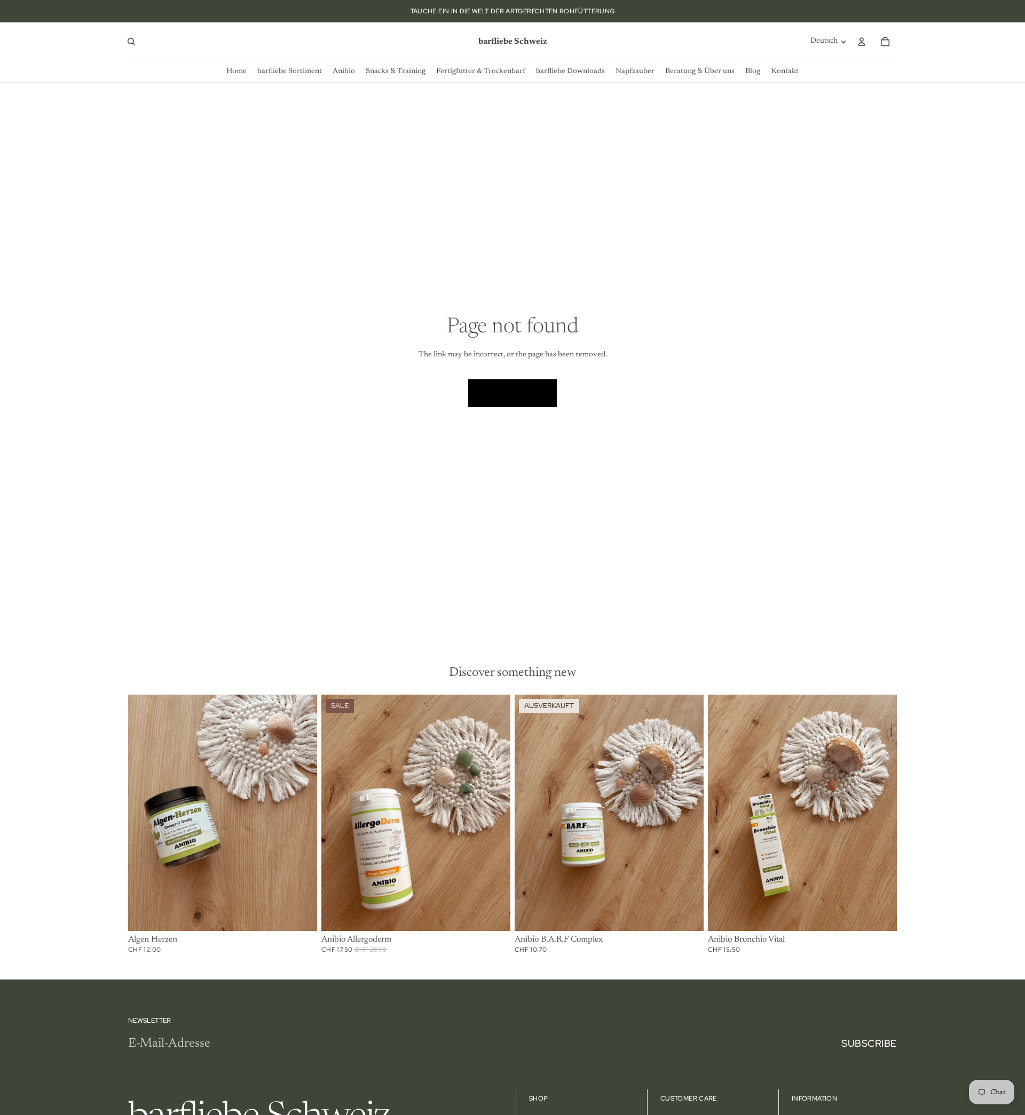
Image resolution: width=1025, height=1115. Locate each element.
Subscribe (869, 1043)
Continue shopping (512, 392)
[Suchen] (131, 41)
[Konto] (861, 41)
